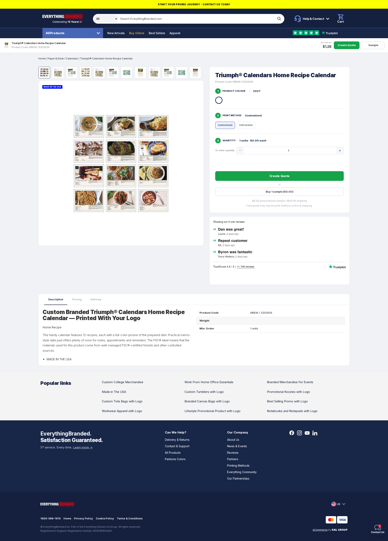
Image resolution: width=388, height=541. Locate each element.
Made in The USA (114, 392)
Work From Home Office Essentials (209, 382)
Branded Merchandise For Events (290, 382)
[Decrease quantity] (240, 150)
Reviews (232, 452)
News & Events (237, 446)
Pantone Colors (175, 459)
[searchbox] (196, 19)
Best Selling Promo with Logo (287, 401)
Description (55, 299)
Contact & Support (177, 446)
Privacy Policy (83, 518)
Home (42, 58)
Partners (232, 459)
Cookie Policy (105, 518)
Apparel (175, 33)
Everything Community (242, 472)
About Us (233, 439)
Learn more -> (83, 447)
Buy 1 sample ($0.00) (279, 191)
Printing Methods (238, 465)
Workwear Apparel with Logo (122, 411)
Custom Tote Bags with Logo (122, 401)
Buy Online (136, 33)
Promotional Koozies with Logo (288, 392)
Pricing (77, 299)
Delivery (96, 299)
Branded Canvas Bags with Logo (207, 401)
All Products (55, 33)
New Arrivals (116, 33)
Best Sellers (157, 33)
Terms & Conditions (130, 518)
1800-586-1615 (50, 518)
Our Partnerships (238, 478)
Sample (373, 45)
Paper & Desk (56, 58)
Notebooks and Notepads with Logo (292, 411)
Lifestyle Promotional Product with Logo (212, 411)
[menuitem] (73, 33)
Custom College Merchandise (122, 382)
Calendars (72, 58)
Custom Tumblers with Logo (204, 392)
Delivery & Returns (177, 439)
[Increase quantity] (340, 150)
